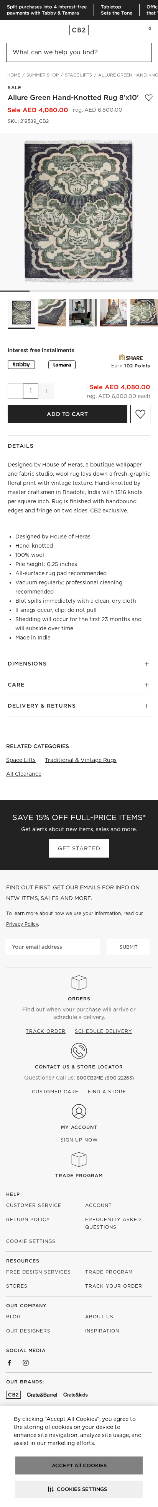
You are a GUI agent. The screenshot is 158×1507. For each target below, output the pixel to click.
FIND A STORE (107, 1091)
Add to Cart (67, 414)
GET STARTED (79, 848)
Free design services (38, 1272)
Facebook (9, 1362)
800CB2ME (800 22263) (105, 1078)
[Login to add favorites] (148, 97)
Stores (17, 1286)
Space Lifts (21, 760)
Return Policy (28, 1219)
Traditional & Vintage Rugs (81, 760)
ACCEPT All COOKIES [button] (79, 1465)
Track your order (113, 1286)
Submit (129, 947)
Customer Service (33, 1205)
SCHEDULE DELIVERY (103, 1031)
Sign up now (79, 1140)
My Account (79, 1127)
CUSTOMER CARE (55, 1091)
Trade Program (79, 1175)
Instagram (25, 1362)
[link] (20, 30)
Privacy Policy (22, 924)
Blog (13, 1316)
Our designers (28, 1331)
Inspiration (102, 1331)
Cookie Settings (31, 1241)
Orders (79, 998)
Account (98, 1205)
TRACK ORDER (46, 1031)
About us (99, 1316)
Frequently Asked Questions (113, 1223)
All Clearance (23, 774)
